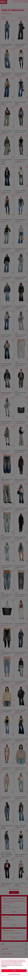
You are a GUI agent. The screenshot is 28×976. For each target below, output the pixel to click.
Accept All (14, 970)
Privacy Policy (18, 965)
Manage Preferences (5, 965)
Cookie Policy (4, 966)
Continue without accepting (14, 974)
